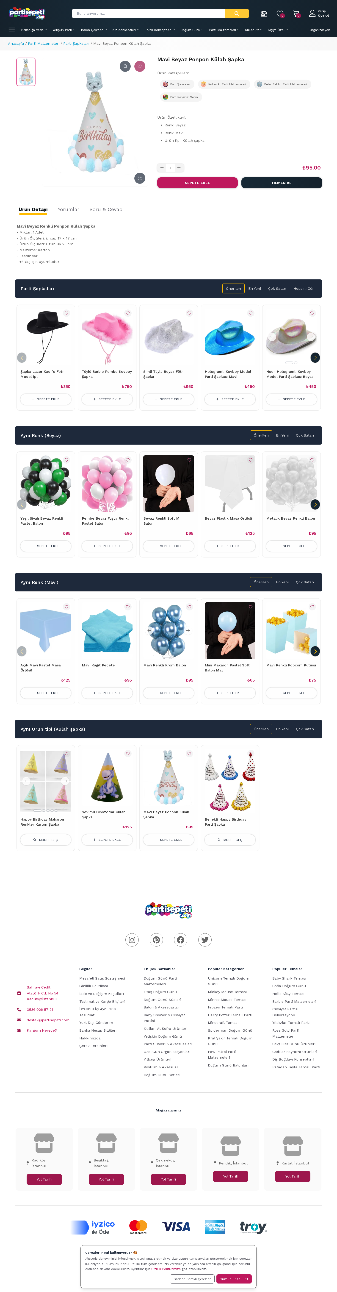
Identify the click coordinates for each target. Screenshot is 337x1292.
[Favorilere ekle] (139, 66)
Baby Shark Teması (289, 978)
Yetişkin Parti (62, 30)
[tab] (33, 209)
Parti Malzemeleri (222, 30)
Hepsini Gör (303, 288)
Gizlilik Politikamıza (166, 1269)
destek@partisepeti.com (48, 1020)
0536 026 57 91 (40, 1009)
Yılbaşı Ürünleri (157, 1059)
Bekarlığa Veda (32, 30)
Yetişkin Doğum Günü (163, 1036)
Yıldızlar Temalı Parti (290, 1022)
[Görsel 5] (56, 810)
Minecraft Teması (223, 1022)
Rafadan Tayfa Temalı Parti (296, 1067)
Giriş (322, 11)
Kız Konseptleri (124, 30)
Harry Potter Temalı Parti (230, 1015)
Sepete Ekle (197, 183)
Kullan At (252, 30)
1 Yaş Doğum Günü (160, 992)
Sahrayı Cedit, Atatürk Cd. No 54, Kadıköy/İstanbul (43, 993)
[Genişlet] (139, 178)
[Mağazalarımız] (264, 13)
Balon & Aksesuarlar (161, 1007)
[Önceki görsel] (272, 337)
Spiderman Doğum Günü (230, 1030)
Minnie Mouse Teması (227, 999)
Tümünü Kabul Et (234, 1279)
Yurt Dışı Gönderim (96, 1022)
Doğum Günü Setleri (162, 1075)
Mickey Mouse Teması (227, 992)
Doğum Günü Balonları (228, 1065)
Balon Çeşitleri (92, 30)
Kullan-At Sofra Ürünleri (165, 1028)
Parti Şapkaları (76, 43)
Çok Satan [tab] (277, 288)
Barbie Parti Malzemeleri (294, 1001)
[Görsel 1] (289, 363)
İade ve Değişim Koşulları (101, 993)
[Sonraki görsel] (311, 337)
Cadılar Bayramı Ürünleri (294, 1052)
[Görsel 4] (52, 810)
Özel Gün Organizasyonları (167, 1052)
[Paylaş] (125, 66)
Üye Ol (323, 15)
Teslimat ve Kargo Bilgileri (102, 1001)
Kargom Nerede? (42, 1030)
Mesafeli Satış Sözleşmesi (102, 978)
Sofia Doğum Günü (289, 986)
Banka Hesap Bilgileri (97, 1030)
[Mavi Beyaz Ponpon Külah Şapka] (26, 72)
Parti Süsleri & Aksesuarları (168, 1044)
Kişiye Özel (276, 30)
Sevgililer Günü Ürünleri (293, 1044)
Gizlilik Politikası (93, 986)
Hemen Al (282, 183)
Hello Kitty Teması (288, 993)
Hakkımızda (90, 1038)
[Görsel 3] (48, 810)
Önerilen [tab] (233, 288)
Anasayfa (16, 43)
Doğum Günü (190, 30)
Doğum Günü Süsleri (162, 999)
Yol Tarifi (44, 1179)
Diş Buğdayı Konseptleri (293, 1059)
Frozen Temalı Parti (225, 1007)
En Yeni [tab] (254, 288)
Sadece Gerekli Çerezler (192, 1279)
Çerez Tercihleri (93, 1046)
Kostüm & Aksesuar (161, 1067)
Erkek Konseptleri (158, 30)
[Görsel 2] (295, 363)
